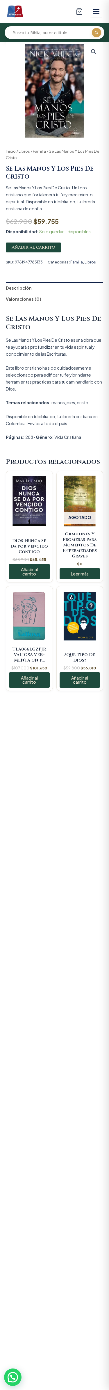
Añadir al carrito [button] (29, 571)
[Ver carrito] (79, 11)
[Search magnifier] (96, 32)
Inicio (11, 151)
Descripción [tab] (19, 288)
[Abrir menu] (96, 11)
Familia (39, 151)
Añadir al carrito (33, 247)
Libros (24, 151)
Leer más (80, 573)
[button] (93, 52)
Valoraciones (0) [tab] (23, 299)
